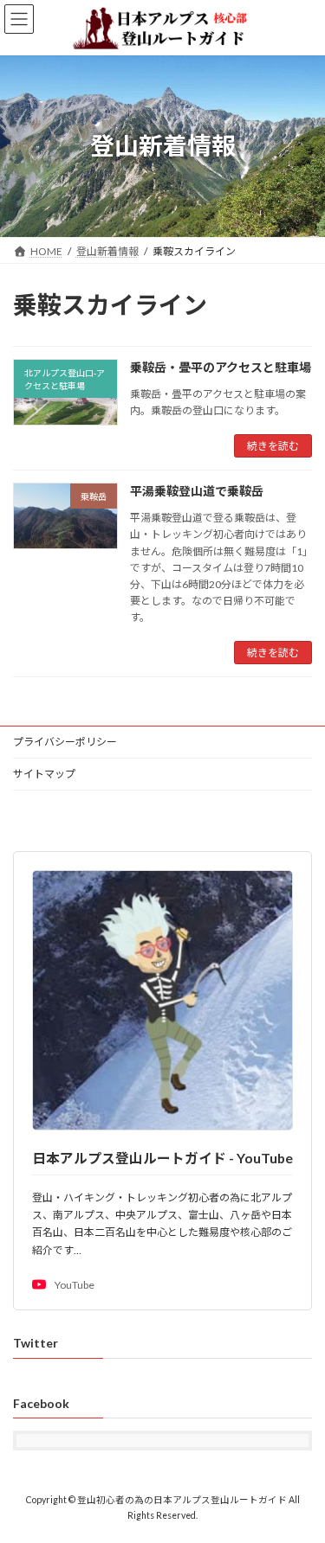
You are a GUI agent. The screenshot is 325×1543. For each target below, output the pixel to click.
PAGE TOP (300, 1478)
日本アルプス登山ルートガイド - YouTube (162, 1157)
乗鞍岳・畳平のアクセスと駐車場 (220, 367)
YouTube (74, 1284)
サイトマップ (44, 773)
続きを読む (273, 445)
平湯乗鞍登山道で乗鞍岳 (196, 490)
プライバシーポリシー (65, 741)
